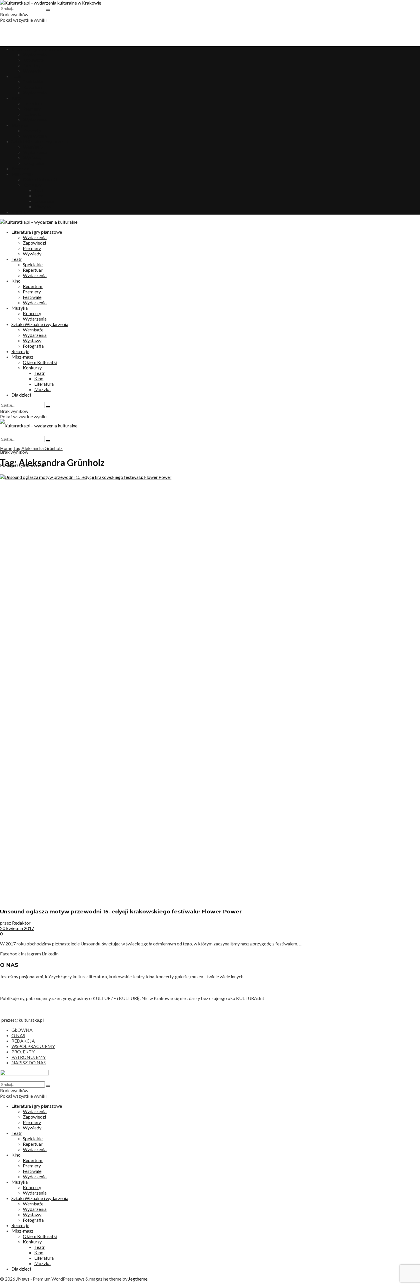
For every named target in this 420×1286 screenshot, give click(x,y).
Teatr (16, 76)
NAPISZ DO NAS (28, 1062)
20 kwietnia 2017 (17, 928)
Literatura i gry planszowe (36, 49)
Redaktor (21, 922)
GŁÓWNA (22, 1030)
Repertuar (33, 87)
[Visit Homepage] (50, 2)
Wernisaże (33, 146)
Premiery (32, 65)
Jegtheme (137, 1278)
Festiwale (32, 114)
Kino (16, 98)
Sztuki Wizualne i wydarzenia (39, 141)
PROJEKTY (23, 1051)
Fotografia (33, 163)
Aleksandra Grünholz (42, 448)
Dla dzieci (21, 212)
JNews (22, 1278)
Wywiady (32, 70)
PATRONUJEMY (28, 1057)
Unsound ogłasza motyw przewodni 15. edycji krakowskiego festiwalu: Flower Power (121, 911)
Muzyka (19, 125)
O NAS (18, 1035)
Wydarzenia (35, 54)
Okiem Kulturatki (40, 179)
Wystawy (32, 157)
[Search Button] (48, 10)
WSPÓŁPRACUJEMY (33, 1046)
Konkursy (32, 184)
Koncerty (32, 130)
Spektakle (33, 81)
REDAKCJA (23, 1040)
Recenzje (20, 168)
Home (6, 448)
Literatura (44, 201)
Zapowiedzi (34, 60)
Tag (17, 448)
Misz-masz (22, 174)
